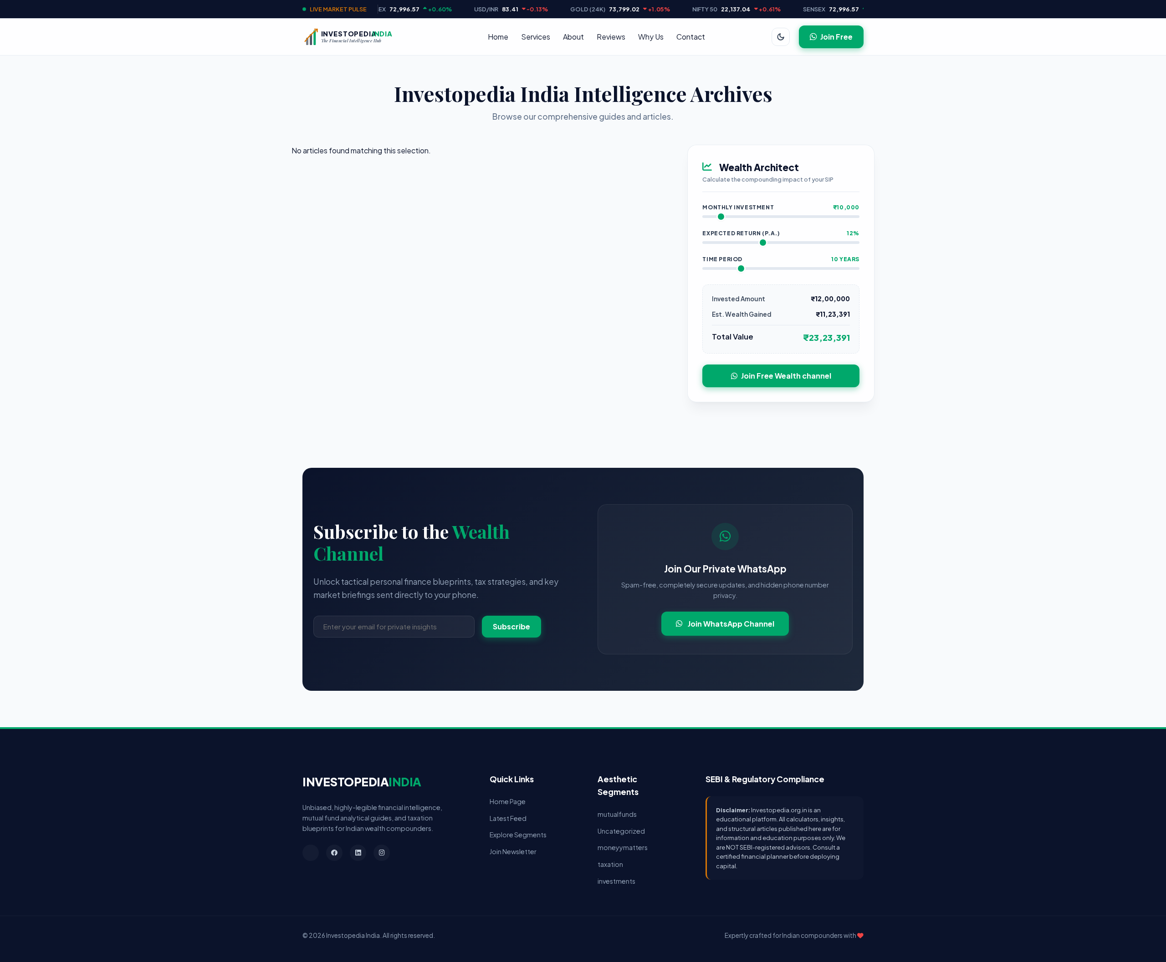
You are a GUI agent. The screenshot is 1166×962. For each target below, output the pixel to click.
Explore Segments (518, 834)
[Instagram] (381, 853)
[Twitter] (310, 853)
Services (535, 36)
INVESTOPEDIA (361, 781)
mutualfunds (617, 814)
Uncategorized (621, 831)
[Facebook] (334, 853)
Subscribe (511, 626)
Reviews (611, 36)
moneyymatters (623, 847)
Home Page (508, 801)
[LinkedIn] (358, 853)
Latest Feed (508, 818)
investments (616, 881)
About (573, 36)
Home (498, 36)
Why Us (651, 36)
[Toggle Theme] (781, 37)
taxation (610, 864)
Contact (690, 36)
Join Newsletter (513, 851)
